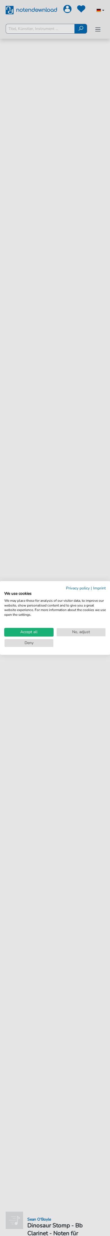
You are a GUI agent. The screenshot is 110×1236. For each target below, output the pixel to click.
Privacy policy (78, 588)
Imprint (99, 588)
